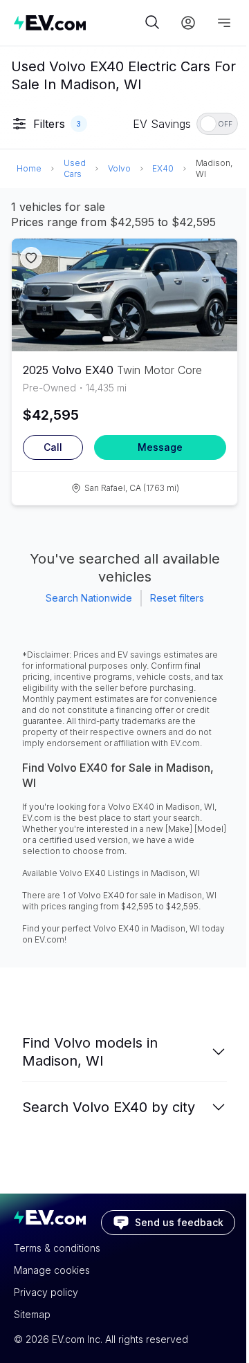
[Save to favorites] (31, 258)
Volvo (119, 168)
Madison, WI (214, 168)
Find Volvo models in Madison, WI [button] (90, 1052)
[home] (77, 22)
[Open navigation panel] (224, 23)
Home (29, 168)
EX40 (163, 168)
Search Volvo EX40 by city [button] (108, 1107)
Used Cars (75, 168)
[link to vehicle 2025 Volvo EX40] (124, 295)
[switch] (217, 124)
